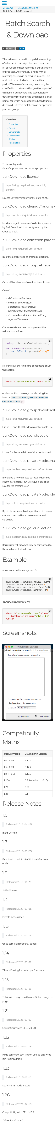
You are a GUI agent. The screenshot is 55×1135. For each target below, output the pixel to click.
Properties (13, 124)
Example (12, 128)
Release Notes (15, 142)
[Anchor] (33, 153)
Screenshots (14, 132)
